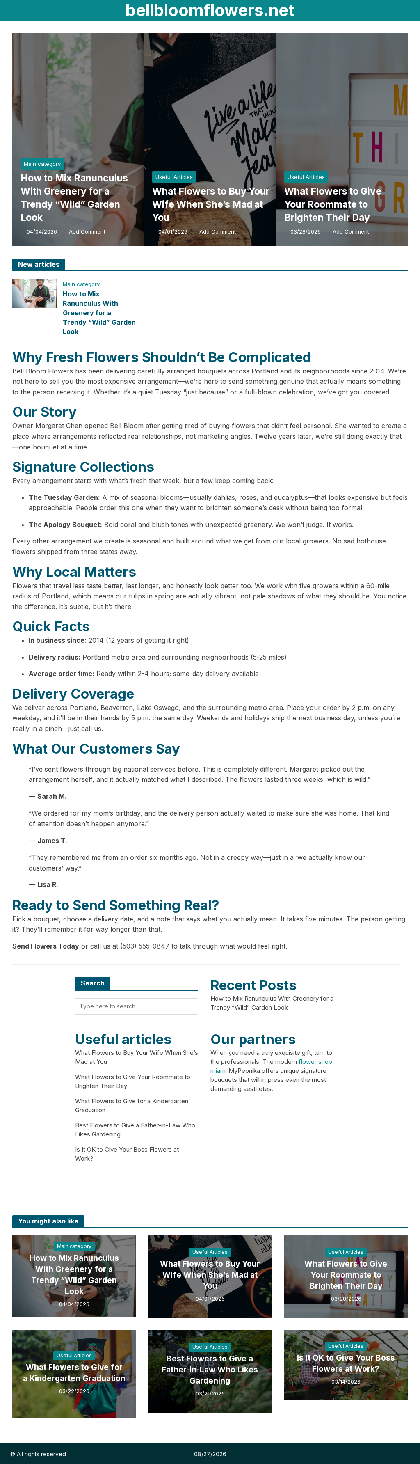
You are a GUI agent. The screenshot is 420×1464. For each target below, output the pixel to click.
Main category (42, 163)
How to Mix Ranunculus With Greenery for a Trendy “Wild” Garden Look (74, 197)
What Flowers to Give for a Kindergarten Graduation (74, 1373)
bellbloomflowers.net (210, 10)
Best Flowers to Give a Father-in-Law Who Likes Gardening (210, 1370)
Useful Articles (174, 177)
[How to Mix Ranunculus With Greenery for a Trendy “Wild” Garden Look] (125, 139)
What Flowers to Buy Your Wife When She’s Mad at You (210, 204)
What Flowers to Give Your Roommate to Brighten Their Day (332, 204)
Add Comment (87, 231)
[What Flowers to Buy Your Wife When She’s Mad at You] (257, 139)
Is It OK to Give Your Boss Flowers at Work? (346, 1363)
